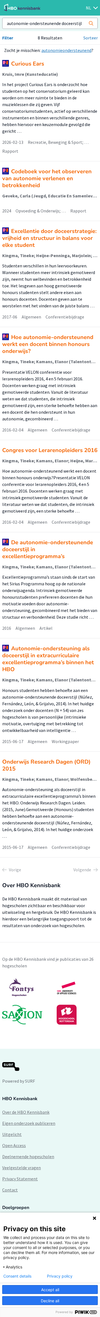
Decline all (50, 1300)
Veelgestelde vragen (21, 1167)
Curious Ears (27, 63)
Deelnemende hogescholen (28, 1156)
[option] (50, 1001)
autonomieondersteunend (66, 50)
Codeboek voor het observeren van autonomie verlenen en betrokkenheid (47, 178)
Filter (7, 37)
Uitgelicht (12, 1134)
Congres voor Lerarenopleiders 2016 (50, 450)
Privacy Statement (20, 1178)
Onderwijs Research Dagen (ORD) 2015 (46, 765)
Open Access (14, 1145)
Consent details (17, 1276)
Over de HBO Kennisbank (25, 1112)
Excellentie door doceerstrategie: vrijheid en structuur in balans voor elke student (49, 238)
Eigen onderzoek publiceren (28, 1123)
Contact (10, 1190)
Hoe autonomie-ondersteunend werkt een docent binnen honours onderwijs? (47, 344)
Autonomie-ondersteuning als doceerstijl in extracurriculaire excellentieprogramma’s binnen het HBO (48, 659)
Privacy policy (59, 1276)
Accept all (50, 1289)
